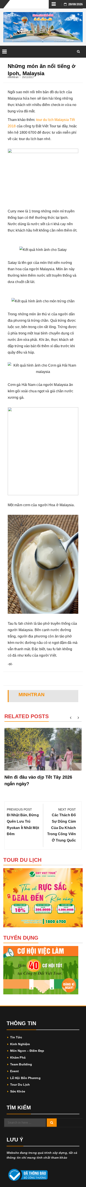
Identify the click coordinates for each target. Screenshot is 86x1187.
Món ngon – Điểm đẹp (27, 1050)
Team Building (21, 1064)
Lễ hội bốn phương (25, 1078)
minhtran (13, 77)
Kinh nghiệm (20, 1044)
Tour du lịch (20, 1084)
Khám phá (18, 1057)
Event (14, 1071)
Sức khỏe (17, 1091)
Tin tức (16, 1037)
